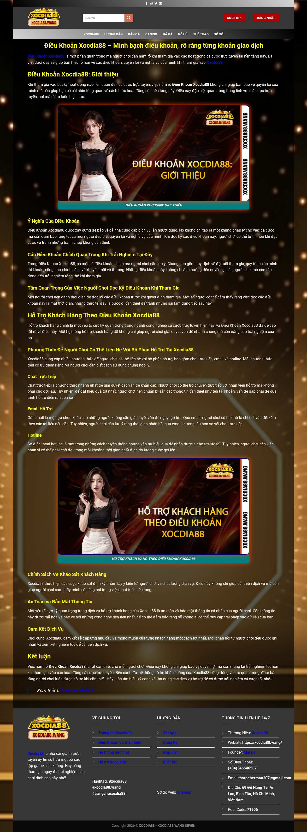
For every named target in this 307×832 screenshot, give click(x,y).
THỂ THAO (201, 34)
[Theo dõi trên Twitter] (155, 3)
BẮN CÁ (134, 34)
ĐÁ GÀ (167, 34)
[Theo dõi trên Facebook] (146, 3)
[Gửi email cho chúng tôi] (160, 3)
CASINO (151, 34)
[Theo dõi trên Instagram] (151, 3)
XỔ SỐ (218, 34)
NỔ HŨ (183, 34)
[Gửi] (128, 18)
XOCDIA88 (91, 34)
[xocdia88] (52, 18)
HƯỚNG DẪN (113, 34)
